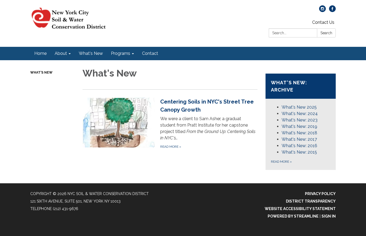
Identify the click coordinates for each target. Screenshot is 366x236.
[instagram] (322, 10)
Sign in (329, 216)
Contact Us (323, 22)
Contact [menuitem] (150, 53)
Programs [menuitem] (120, 53)
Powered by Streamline (293, 216)
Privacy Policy (320, 194)
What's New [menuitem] (91, 53)
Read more (281, 161)
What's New (41, 72)
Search (326, 33)
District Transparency (311, 201)
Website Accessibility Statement (300, 209)
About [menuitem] (61, 53)
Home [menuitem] (40, 53)
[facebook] (332, 10)
